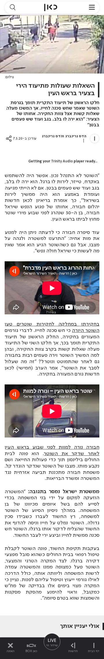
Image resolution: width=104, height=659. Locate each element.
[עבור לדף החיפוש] (12, 7)
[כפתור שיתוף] (9, 138)
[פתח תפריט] (92, 7)
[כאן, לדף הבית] (50, 7)
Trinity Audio (62, 161)
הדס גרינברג (75, 136)
